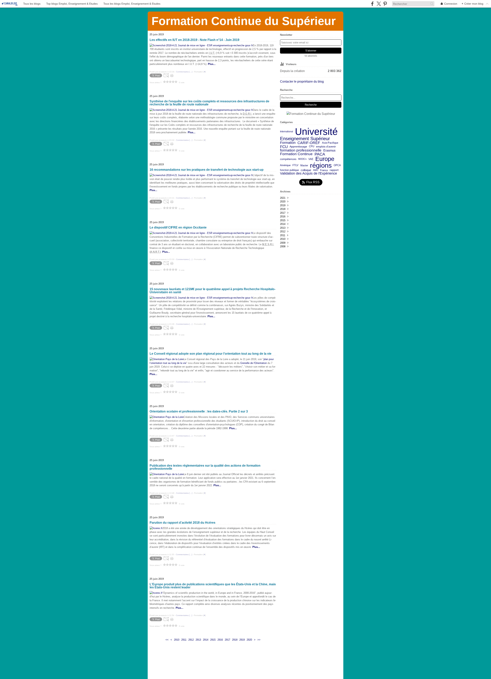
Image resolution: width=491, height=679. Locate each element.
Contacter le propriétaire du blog (302, 81)
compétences (288, 159)
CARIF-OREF (308, 143)
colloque (306, 170)
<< (167, 639)
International (286, 131)
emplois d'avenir (326, 146)
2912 (191, 639)
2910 (176, 639)
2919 (242, 639)
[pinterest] (385, 4)
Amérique (285, 165)
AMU (315, 170)
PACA (320, 154)
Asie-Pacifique (330, 143)
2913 (198, 639)
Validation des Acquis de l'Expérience (308, 173)
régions (321, 165)
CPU (311, 146)
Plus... (217, 485)
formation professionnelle (300, 150)
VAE (310, 159)
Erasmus (329, 150)
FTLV (295, 165)
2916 (220, 639)
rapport (334, 170)
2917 (227, 639)
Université (316, 131)
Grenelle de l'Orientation (253, 363)
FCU (284, 147)
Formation (288, 143)
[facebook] (372, 4)
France (324, 170)
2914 (205, 639)
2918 (234, 639)
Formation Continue (296, 154)
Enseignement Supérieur (305, 138)
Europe (324, 159)
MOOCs (302, 159)
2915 (213, 639)
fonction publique (289, 170)
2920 (249, 639)
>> (258, 639)
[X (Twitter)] (378, 4)
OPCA (337, 165)
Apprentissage (298, 146)
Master (304, 165)
